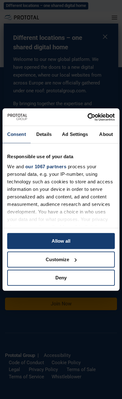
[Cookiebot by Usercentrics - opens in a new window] (88, 117)
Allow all (61, 241)
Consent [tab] (16, 134)
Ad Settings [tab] (75, 134)
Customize (57, 259)
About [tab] (106, 134)
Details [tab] (44, 134)
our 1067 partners (46, 166)
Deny (61, 277)
